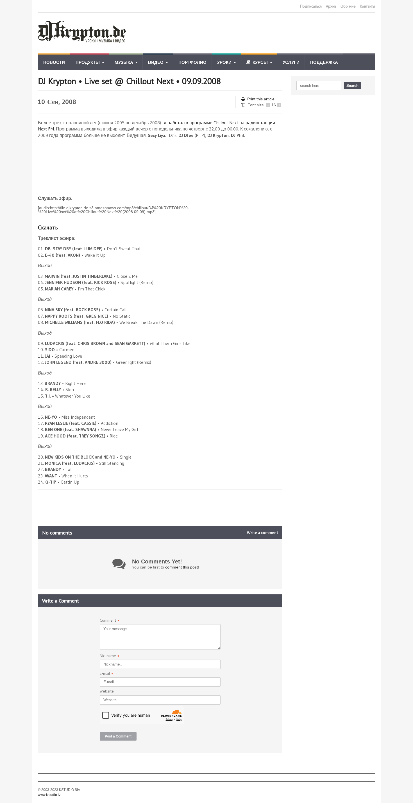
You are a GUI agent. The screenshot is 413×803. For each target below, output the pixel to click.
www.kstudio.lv (49, 795)
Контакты (367, 6)
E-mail (106, 674)
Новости (54, 62)
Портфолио (192, 62)
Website (107, 691)
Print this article (260, 99)
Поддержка (324, 62)
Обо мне (348, 6)
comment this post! (182, 567)
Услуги (291, 62)
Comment (109, 621)
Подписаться (311, 6)
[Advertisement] (273, 33)
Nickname (109, 656)
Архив (331, 6)
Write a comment (262, 532)
